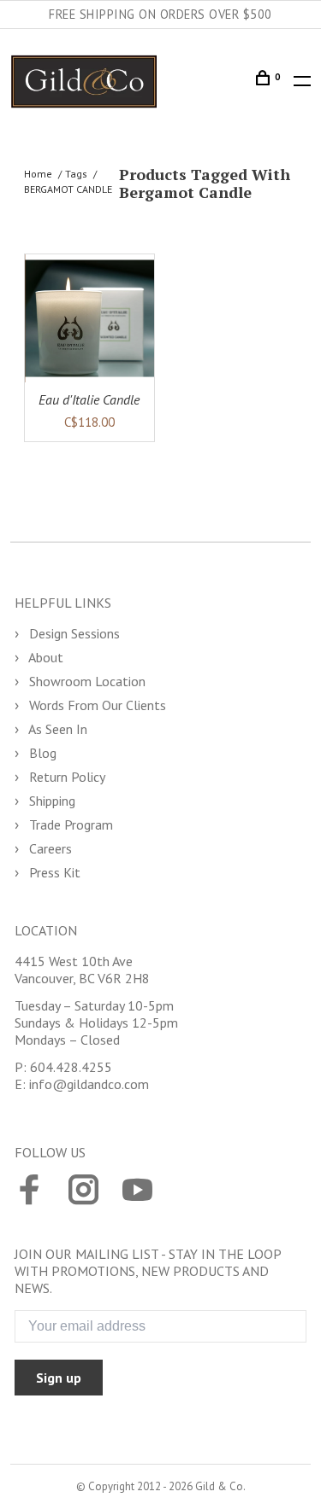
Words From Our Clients (96, 705)
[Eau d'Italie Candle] (89, 318)
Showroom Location (86, 681)
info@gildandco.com (89, 1083)
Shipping (50, 800)
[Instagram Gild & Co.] (83, 1191)
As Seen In (56, 728)
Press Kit (53, 872)
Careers (49, 848)
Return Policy (65, 776)
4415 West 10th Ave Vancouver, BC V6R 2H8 (82, 970)
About (44, 657)
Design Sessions (73, 633)
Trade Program (69, 824)
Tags (76, 173)
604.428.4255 (71, 1066)
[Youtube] (137, 1191)
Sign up (58, 1377)
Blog (41, 752)
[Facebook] (30, 1191)
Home (38, 173)
